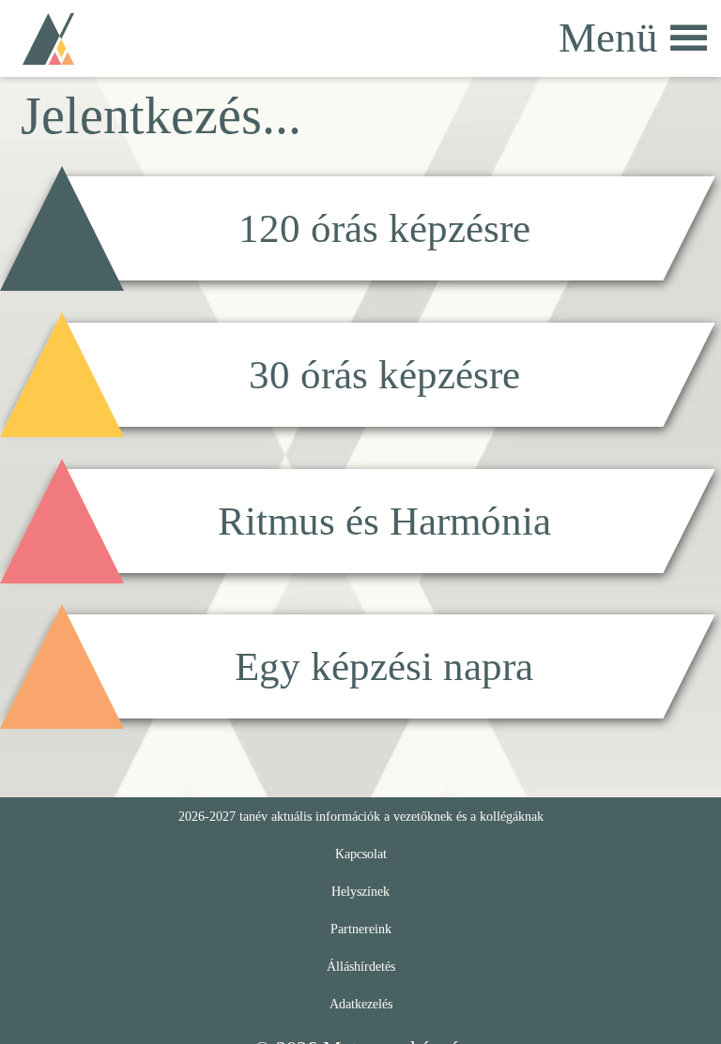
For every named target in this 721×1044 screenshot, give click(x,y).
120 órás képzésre (384, 228)
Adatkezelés (361, 1003)
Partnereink (360, 928)
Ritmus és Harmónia (384, 521)
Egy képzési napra (384, 666)
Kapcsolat (361, 853)
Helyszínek (360, 891)
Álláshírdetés (361, 966)
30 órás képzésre (384, 375)
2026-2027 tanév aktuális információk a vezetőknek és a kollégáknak (361, 816)
